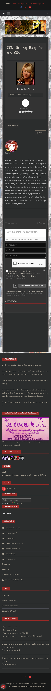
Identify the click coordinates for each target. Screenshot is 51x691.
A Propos (7, 564)
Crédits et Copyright (11, 575)
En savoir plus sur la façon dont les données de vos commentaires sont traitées (24, 295)
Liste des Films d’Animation (14, 544)
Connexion (42, 223)
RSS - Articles (10, 489)
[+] (36, 239)
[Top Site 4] (5, 472)
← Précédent (11, 125)
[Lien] (30, 239)
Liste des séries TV (11, 533)
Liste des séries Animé (12, 528)
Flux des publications (9, 601)
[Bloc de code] (27, 239)
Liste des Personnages (12, 549)
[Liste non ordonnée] (21, 239)
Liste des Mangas (10, 554)
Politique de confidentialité (13, 580)
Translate (19, 504)
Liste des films (9, 538)
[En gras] (6, 239)
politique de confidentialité (15, 279)
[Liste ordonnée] (18, 239)
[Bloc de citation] (24, 239)
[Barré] (15, 239)
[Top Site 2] (3, 472)
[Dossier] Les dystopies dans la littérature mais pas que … (28, 4)
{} (34, 239)
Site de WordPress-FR (9, 611)
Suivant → (41, 133)
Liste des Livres (10, 559)
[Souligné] (12, 239)
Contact (7, 570)
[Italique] (9, 239)
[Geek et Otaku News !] (4, 13)
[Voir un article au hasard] (47, 13)
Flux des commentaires (10, 606)
